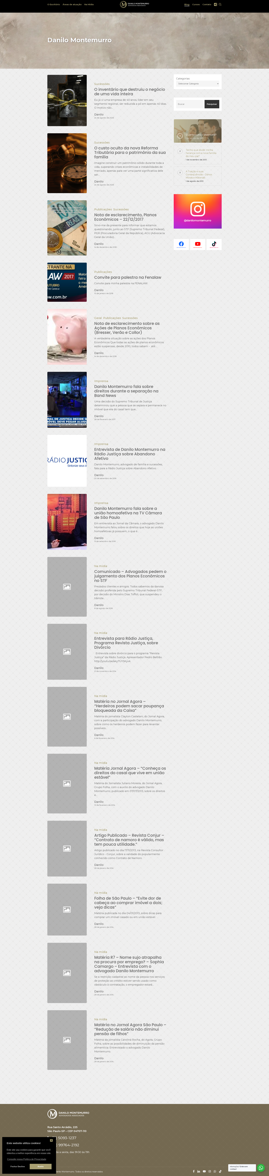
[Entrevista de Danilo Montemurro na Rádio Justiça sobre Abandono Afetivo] (67, 461)
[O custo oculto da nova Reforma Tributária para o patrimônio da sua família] (67, 163)
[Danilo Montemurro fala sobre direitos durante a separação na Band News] (67, 400)
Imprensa (101, 381)
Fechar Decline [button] (18, 1166)
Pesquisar (212, 104)
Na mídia (100, 566)
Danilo (99, 114)
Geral (98, 318)
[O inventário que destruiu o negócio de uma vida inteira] (67, 100)
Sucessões (102, 84)
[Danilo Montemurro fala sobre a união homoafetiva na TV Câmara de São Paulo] (67, 522)
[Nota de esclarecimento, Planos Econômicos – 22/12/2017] (67, 227)
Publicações (103, 209)
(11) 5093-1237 (63, 1137)
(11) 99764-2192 (65, 1145)
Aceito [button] (41, 1166)
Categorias (183, 78)
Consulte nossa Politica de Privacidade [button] (26, 1159)
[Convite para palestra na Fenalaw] (67, 282)
